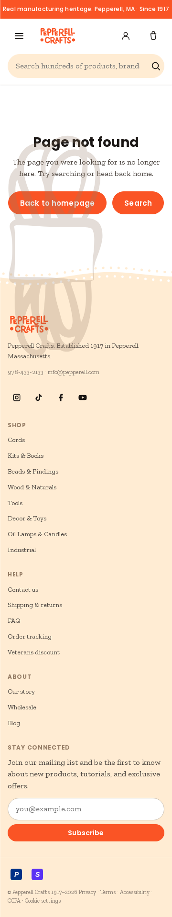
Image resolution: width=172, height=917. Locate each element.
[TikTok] (39, 397)
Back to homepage (57, 203)
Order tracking (30, 636)
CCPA (14, 900)
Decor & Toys (27, 518)
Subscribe (86, 833)
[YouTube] (83, 397)
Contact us (23, 590)
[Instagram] (17, 397)
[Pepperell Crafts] (57, 35)
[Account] (126, 36)
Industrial (22, 550)
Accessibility (135, 892)
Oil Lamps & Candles (37, 534)
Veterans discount (34, 652)
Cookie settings (43, 900)
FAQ (14, 621)
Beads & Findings (33, 471)
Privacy (87, 892)
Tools (15, 503)
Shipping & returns (35, 605)
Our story (21, 691)
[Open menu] (19, 35)
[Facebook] (61, 397)
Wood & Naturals (32, 487)
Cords (16, 440)
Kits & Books (25, 456)
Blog (14, 723)
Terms (108, 892)
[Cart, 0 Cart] (153, 36)
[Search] (155, 66)
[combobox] (81, 66)
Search (138, 203)
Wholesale (22, 707)
